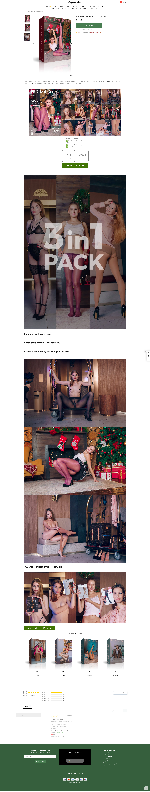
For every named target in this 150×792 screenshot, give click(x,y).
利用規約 (109, 757)
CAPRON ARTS (75, 2)
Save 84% (80, 32)
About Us (110, 753)
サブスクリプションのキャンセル (109, 763)
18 (84, 8)
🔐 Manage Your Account (75, 760)
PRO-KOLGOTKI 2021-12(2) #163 (59, 730)
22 (69, 8)
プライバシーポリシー (109, 755)
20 (77, 8)
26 (53, 8)
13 (96, 8)
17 (88, 8)
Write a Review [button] (121, 693)
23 (65, 8)
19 (81, 8)
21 (73, 8)
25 (57, 8)
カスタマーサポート (110, 761)
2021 (29, 11)
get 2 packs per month (95, 32)
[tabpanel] (36, 659)
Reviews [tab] (26, 706)
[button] (61, 736)
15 (92, 8)
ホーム (25, 11)
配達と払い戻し (110, 759)
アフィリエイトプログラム (109, 765)
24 (61, 8)
